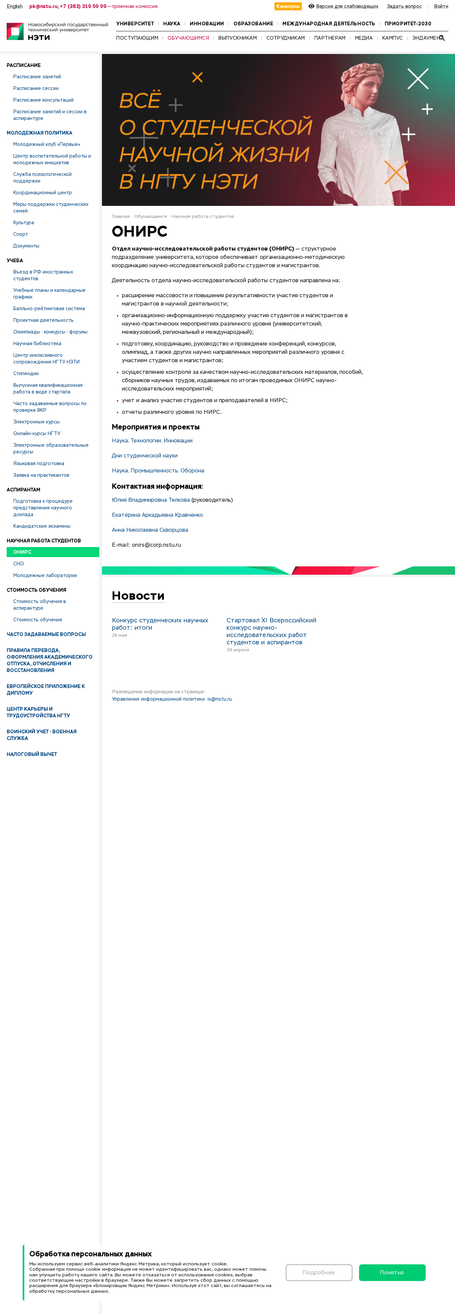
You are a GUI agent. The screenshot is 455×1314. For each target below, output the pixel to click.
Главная (121, 217)
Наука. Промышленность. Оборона (158, 471)
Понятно (392, 1272)
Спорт (20, 234)
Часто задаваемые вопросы (46, 634)
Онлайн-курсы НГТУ (36, 433)
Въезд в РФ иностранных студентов (43, 275)
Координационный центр (42, 193)
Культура (23, 223)
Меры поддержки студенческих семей (50, 207)
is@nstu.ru (220, 699)
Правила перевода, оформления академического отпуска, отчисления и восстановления (50, 660)
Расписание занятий (37, 77)
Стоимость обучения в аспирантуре (39, 604)
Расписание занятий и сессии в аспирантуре (50, 115)
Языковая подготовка (38, 463)
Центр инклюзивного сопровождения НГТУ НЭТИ (46, 358)
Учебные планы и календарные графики (49, 293)
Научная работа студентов (203, 217)
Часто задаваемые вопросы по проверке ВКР (50, 406)
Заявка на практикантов (41, 475)
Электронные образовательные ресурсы (51, 448)
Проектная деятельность (43, 320)
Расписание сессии (36, 88)
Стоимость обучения (37, 620)
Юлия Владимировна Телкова (151, 500)
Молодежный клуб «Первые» (46, 144)
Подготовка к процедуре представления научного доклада (43, 507)
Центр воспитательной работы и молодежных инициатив (52, 159)
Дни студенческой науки (145, 456)
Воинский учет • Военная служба (42, 735)
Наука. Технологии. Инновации (152, 441)
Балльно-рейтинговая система (49, 309)
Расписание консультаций (43, 100)
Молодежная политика (39, 133)
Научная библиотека (37, 343)
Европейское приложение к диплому (46, 689)
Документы (26, 246)
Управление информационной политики (158, 699)
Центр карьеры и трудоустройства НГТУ (38, 712)
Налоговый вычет (32, 754)
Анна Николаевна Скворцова (150, 530)
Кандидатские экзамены (42, 526)
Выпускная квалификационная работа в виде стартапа (48, 388)
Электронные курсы (36, 422)
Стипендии (26, 373)
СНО (18, 564)
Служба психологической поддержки (42, 177)
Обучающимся (150, 217)
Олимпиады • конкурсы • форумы (50, 332)
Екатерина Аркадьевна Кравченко (157, 515)
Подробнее (319, 1272)
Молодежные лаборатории (45, 575)
